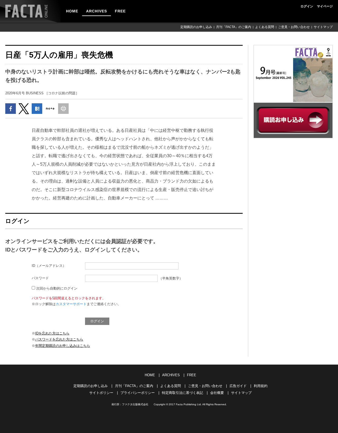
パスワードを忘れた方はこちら (59, 339)
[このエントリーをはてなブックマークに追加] (37, 108)
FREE (120, 11)
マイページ (325, 6)
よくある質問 (264, 27)
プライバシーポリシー (137, 393)
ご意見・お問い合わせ (294, 27)
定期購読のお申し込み (196, 27)
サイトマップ (323, 27)
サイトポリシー (101, 393)
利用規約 (260, 386)
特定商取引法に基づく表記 (182, 393)
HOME (72, 11)
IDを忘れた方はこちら (52, 333)
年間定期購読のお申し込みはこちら (62, 346)
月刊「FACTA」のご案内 (233, 27)
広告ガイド (238, 386)
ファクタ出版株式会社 (135, 404)
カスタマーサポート (71, 304)
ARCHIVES (96, 11)
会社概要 (217, 393)
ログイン (307, 6)
